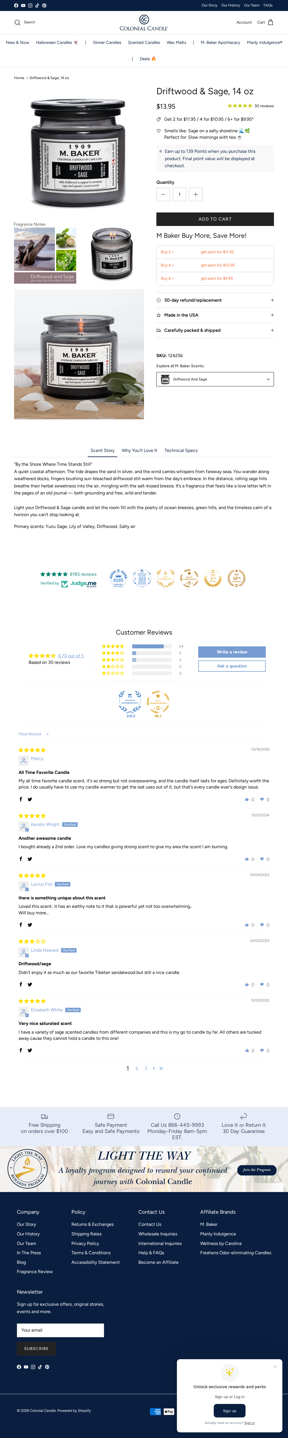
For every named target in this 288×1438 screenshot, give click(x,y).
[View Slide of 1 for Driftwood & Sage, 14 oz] (79, 151)
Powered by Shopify (74, 1410)
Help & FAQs (151, 1252)
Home (19, 77)
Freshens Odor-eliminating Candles (235, 1252)
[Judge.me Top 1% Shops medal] (213, 578)
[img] (32, 750)
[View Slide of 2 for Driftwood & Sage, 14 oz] (45, 252)
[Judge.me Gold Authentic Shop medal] (166, 578)
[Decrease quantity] (163, 194)
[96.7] (158, 702)
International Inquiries (160, 1243)
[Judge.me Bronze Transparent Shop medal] (189, 578)
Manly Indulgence (218, 1234)
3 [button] (146, 1068)
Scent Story (102, 450)
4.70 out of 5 (71, 655)
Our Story (209, 5)
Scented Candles (144, 42)
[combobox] (215, 379)
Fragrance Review (35, 1271)
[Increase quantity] (195, 194)
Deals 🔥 (148, 58)
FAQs (268, 5)
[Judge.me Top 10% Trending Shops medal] (237, 578)
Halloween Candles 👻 (57, 42)
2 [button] (137, 1068)
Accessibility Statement (95, 1262)
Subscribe (36, 1348)
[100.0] (130, 702)
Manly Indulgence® (264, 42)
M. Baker (208, 1224)
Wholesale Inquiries (157, 1234)
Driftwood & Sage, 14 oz (49, 77)
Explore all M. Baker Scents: (180, 366)
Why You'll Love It (139, 450)
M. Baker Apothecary (220, 42)
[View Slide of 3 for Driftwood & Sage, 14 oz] (113, 252)
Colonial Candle (43, 1410)
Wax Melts (176, 42)
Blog (21, 1262)
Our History (230, 5)
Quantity (165, 182)
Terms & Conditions (91, 1252)
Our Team (252, 5)
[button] (113, 646)
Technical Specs (181, 450)
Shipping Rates (86, 1234)
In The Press (29, 1252)
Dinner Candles (107, 42)
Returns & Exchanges (92, 1224)
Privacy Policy (85, 1243)
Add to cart (215, 219)
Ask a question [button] (232, 666)
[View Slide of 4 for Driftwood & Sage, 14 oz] (79, 354)
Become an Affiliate (158, 1262)
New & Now (17, 42)
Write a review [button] (232, 652)
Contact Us (149, 1224)
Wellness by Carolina (221, 1243)
